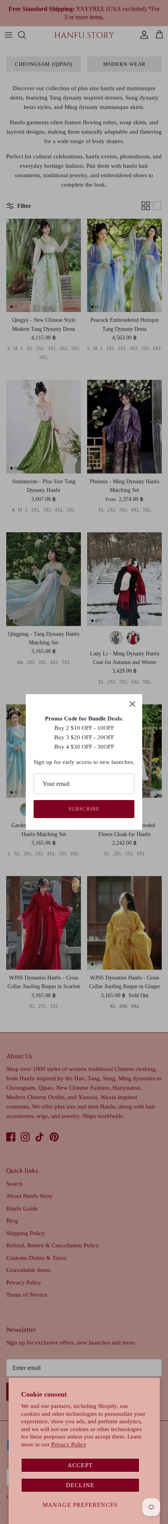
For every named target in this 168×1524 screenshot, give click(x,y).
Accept (80, 1465)
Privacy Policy (68, 1444)
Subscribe (84, 809)
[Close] (132, 704)
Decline (80, 1485)
